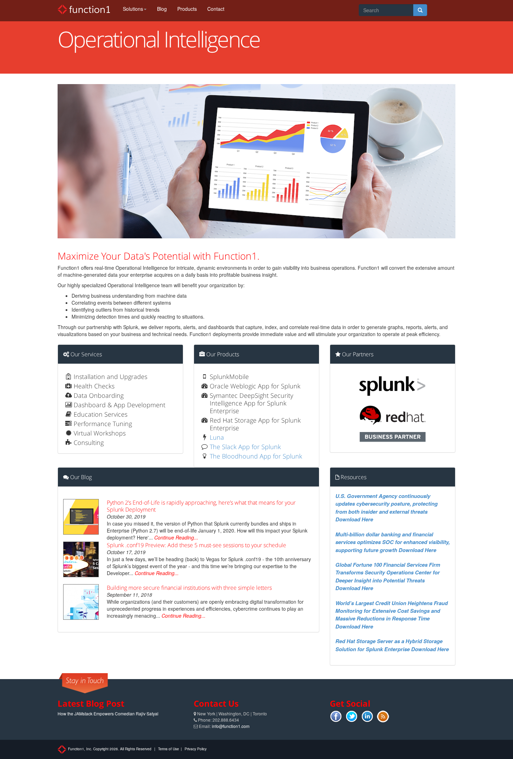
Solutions (133, 8)
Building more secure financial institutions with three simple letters (189, 587)
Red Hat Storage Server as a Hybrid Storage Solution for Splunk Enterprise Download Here (392, 645)
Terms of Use (168, 748)
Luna (217, 437)
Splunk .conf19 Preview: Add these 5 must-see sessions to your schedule (196, 545)
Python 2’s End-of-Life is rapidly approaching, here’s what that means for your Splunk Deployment (201, 506)
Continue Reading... (176, 537)
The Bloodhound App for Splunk (256, 456)
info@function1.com (231, 726)
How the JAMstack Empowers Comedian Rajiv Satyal (108, 713)
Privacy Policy (196, 748)
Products (187, 8)
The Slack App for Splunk (245, 446)
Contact (215, 8)
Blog (162, 8)
